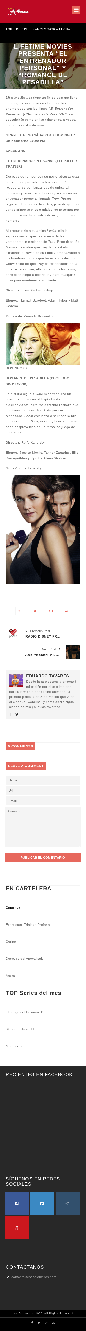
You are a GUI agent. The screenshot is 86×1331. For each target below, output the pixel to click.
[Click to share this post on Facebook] (19, 611)
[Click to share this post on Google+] (51, 611)
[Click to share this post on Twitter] (35, 611)
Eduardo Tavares (47, 676)
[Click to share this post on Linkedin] (67, 611)
